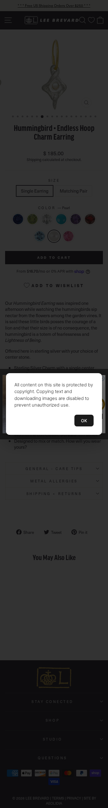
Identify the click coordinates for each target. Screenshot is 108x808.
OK (84, 420)
